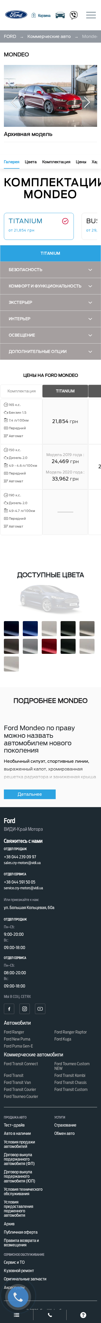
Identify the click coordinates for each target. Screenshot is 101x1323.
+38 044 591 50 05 (19, 882)
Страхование (65, 1125)
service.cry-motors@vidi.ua (23, 888)
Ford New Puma (17, 1039)
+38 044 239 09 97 (20, 856)
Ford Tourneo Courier (21, 1096)
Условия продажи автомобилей (19, 1144)
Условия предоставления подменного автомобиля (18, 1209)
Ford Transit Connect (21, 1063)
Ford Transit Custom (71, 1089)
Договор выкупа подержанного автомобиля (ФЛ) (19, 1159)
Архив (9, 1223)
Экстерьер (20, 302)
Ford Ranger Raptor (70, 1032)
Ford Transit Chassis (70, 1082)
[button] (41, 16)
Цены (81, 162)
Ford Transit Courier (20, 1089)
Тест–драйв (14, 1125)
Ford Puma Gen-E (18, 1046)
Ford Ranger (14, 1032)
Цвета (31, 162)
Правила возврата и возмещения (21, 1242)
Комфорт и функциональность (45, 286)
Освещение (22, 335)
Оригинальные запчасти (25, 1278)
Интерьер (19, 319)
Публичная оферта (21, 1232)
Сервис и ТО (14, 1262)
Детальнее (30, 794)
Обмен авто (64, 1133)
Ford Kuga (62, 1039)
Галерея (11, 162)
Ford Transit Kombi (69, 1075)
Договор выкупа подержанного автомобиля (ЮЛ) (19, 1176)
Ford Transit (14, 1075)
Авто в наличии (17, 1133)
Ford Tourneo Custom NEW (72, 1066)
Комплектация (56, 162)
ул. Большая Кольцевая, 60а (29, 907)
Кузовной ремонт (19, 1270)
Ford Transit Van (17, 1082)
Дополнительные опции (38, 352)
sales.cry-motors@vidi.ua (22, 863)
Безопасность (25, 270)
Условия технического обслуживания (23, 1191)
